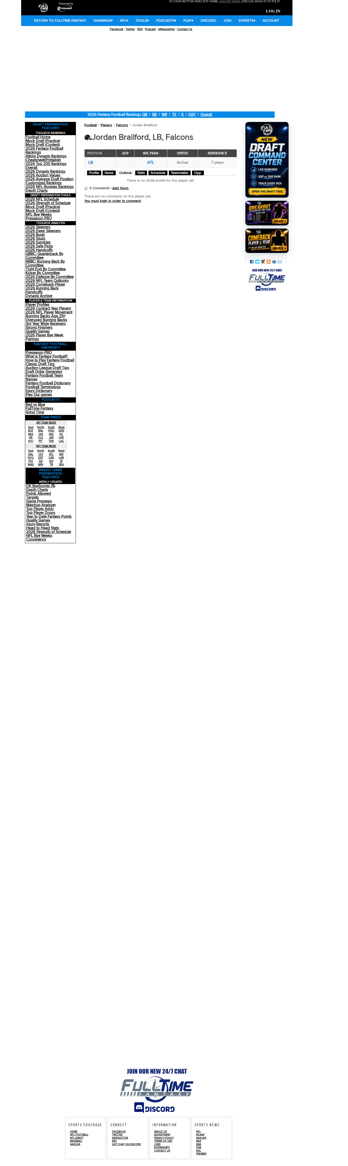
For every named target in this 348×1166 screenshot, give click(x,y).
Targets (32, 497)
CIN (40, 434)
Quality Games (38, 331)
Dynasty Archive (39, 296)
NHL (198, 1150)
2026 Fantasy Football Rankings (44, 150)
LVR (61, 437)
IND (51, 434)
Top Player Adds (40, 508)
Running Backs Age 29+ (45, 316)
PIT (41, 441)
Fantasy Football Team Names (44, 377)
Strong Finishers (39, 327)
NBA (198, 1144)
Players (106, 125)
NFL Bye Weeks (39, 214)
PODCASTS (166, 20)
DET (40, 457)
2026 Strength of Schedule (48, 203)
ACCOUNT (271, 20)
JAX (51, 437)
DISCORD (208, 20)
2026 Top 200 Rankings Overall (46, 165)
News (109, 173)
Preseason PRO (39, 218)
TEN (51, 441)
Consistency (36, 539)
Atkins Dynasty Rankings (46, 156)
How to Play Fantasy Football (50, 360)
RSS (140, 29)
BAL (40, 430)
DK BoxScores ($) (40, 486)
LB (90, 162)
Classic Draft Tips (40, 364)
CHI (40, 454)
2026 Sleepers (38, 227)
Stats (141, 173)
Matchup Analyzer (41, 505)
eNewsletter (166, 29)
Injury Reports (37, 524)
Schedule (158, 173)
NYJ (30, 441)
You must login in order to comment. (112, 201)
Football (90, 125)
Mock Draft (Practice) (43, 140)
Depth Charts (37, 190)
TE (174, 114)
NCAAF (200, 1134)
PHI (31, 461)
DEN (61, 430)
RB (154, 114)
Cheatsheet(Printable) (43, 160)
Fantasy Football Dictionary (48, 383)
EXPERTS (247, 20)
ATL (51, 454)
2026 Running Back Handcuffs (42, 290)
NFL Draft (77, 1137)
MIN (40, 464)
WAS (31, 464)
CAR (51, 457)
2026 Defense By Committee (50, 276)
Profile (94, 173)
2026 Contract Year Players (48, 308)
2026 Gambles (38, 242)
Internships (162, 1147)
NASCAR (75, 1144)
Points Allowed (38, 493)
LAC (61, 441)
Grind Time (35, 412)
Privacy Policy (164, 1137)
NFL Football (79, 1134)
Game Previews (39, 501)
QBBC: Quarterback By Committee (44, 255)
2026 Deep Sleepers (43, 231)
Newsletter (120, 1137)
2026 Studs (35, 238)
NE (31, 437)
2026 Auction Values (43, 175)
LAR (61, 457)
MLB (198, 1141)
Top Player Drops (40, 512)
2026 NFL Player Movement (49, 312)
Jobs (157, 1144)
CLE (40, 437)
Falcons (122, 125)
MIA (30, 434)
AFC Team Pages (46, 422)
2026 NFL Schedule (42, 199)
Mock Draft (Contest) (43, 144)
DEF (192, 114)
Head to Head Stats (42, 528)
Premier (201, 1153)
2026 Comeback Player (45, 284)
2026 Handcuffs (39, 250)
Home (73, 1131)
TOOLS (142, 20)
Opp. (198, 173)
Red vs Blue (35, 404)
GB (41, 461)
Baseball (76, 1141)
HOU (51, 430)
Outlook (125, 173)
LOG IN (273, 11)
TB (51, 464)
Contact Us (184, 29)
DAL (30, 454)
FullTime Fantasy (39, 408)
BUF (30, 430)
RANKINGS (103, 20)
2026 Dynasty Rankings (45, 171)
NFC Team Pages (46, 446)
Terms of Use (163, 1141)
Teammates (180, 173)
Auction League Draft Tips (47, 367)
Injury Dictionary (39, 390)
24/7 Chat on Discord (126, 1144)
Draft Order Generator (44, 371)
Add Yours (120, 188)
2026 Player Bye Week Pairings (44, 337)
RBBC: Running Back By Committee (45, 263)
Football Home (38, 137)
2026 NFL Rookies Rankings (50, 186)
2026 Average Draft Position (49, 179)
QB (144, 114)
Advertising (162, 1134)
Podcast (150, 29)
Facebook (116, 29)
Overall (206, 114)
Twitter (130, 29)
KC (61, 434)
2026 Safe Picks (39, 246)
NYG (31, 457)
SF (61, 461)
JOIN (227, 20)
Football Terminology (43, 387)
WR (164, 114)
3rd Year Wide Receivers (46, 323)
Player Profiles (37, 304)
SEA (61, 464)
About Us (160, 1131)
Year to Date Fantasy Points (49, 516)
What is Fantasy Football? (47, 356)
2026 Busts (35, 234)
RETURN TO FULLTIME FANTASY (60, 20)
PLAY (188, 20)
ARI (61, 454)
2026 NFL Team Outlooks (47, 280)
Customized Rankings (44, 183)
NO (51, 461)
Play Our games (39, 394)
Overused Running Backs (46, 320)
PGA (198, 1147)
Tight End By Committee (46, 269)
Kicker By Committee (43, 273)
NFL (124, 20)
